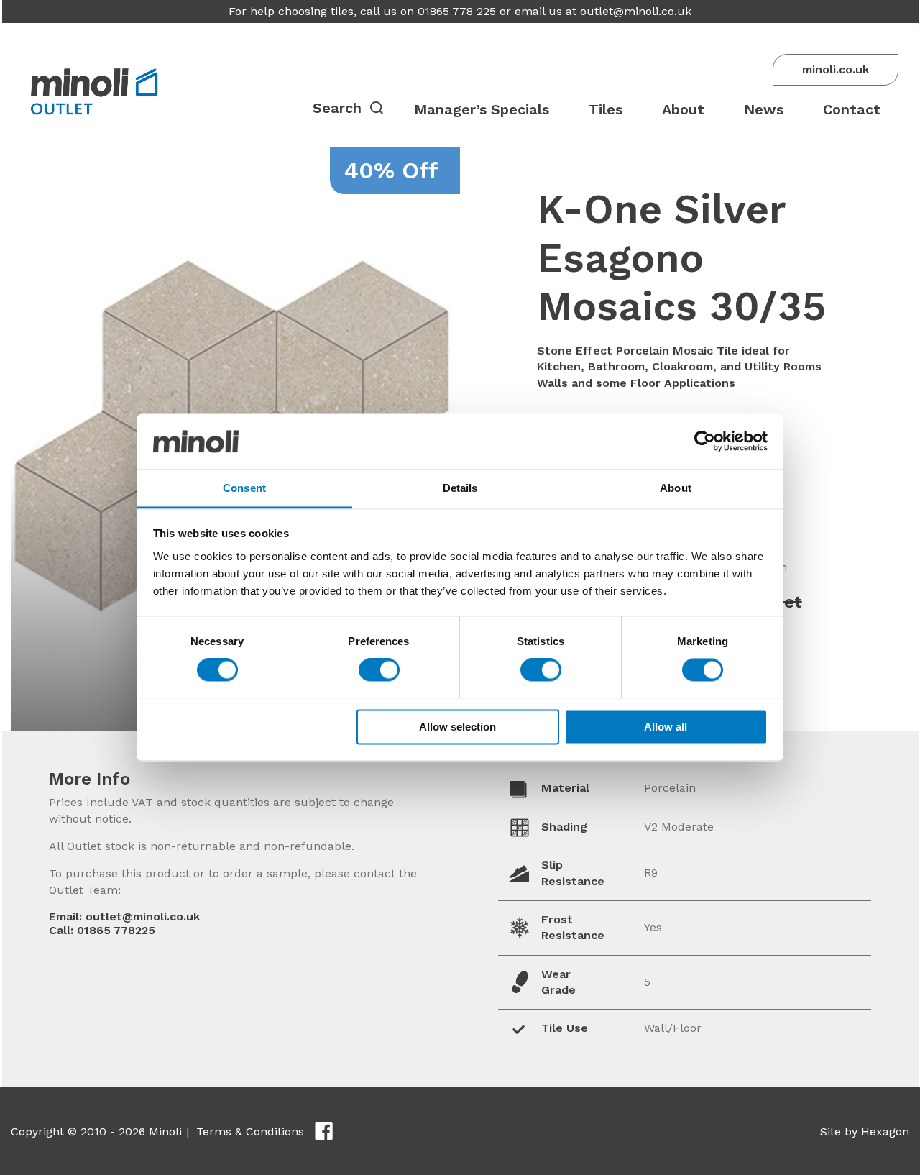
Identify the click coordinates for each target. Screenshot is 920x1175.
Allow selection (457, 727)
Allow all (665, 727)
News (763, 109)
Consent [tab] (244, 488)
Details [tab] (460, 488)
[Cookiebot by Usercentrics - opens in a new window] (705, 441)
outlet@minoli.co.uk (635, 11)
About (683, 109)
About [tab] (675, 488)
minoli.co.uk (835, 69)
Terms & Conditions (250, 1131)
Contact (851, 109)
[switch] (379, 670)
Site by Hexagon (864, 1131)
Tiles (605, 109)
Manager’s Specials (481, 109)
